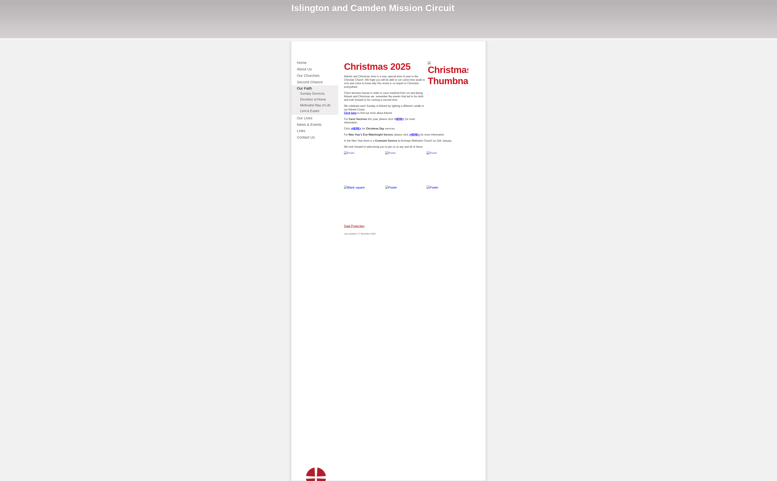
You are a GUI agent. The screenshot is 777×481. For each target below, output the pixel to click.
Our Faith (304, 88)
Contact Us (306, 137)
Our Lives (304, 118)
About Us (304, 69)
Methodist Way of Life (315, 105)
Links (301, 131)
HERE (399, 119)
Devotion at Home (313, 99)
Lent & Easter (310, 111)
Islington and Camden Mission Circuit (372, 8)
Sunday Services (312, 93)
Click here (350, 112)
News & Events (309, 125)
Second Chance (310, 82)
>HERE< (356, 128)
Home (302, 63)
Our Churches (308, 76)
